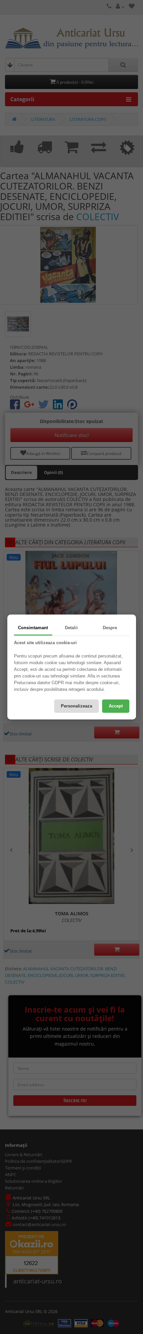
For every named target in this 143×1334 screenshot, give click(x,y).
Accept (116, 705)
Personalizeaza (76, 705)
